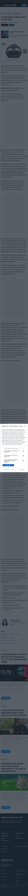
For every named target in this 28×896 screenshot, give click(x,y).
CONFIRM (8, 465)
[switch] (23, 451)
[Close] (25, 426)
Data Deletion (6, 469)
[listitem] (14, 448)
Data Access (14, 469)
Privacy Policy (21, 469)
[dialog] (14, 448)
